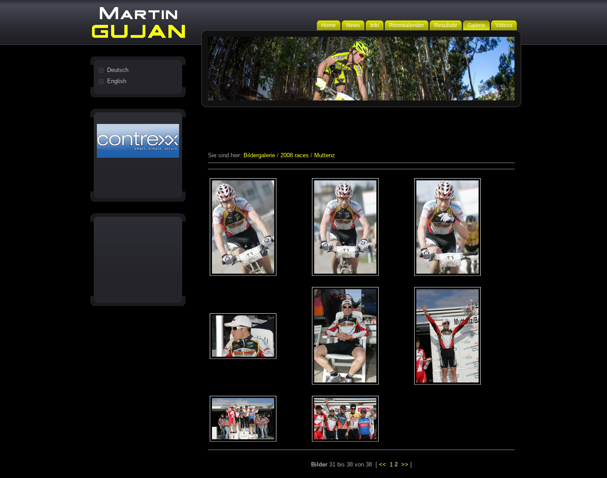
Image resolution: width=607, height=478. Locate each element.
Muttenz (324, 155)
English (116, 81)
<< (382, 464)
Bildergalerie (259, 155)
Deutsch (117, 70)
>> (404, 464)
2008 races (294, 155)
